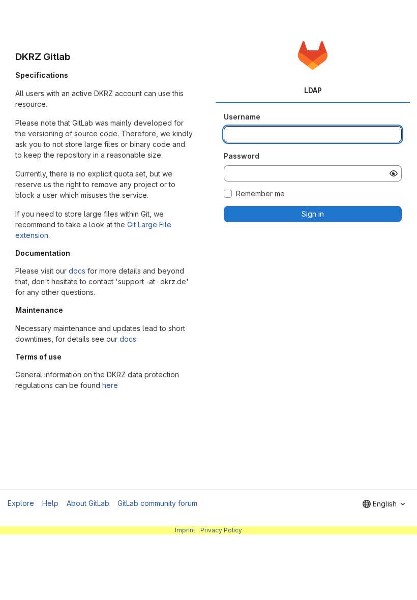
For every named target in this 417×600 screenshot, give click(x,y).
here (110, 385)
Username (242, 116)
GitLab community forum (157, 503)
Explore (21, 503)
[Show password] (393, 173)
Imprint (185, 530)
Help (50, 503)
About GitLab (88, 503)
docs (77, 270)
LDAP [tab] (313, 90)
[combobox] (383, 504)
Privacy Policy (221, 530)
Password (241, 156)
